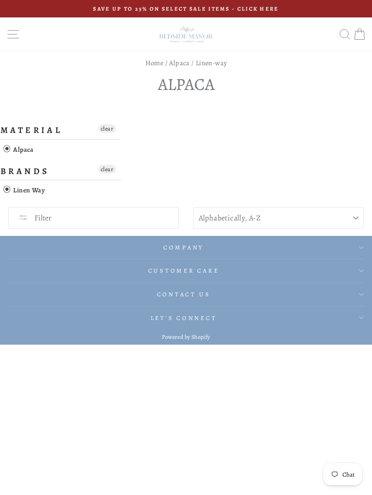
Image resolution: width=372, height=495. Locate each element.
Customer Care (183, 270)
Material (31, 130)
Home (154, 63)
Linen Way (28, 190)
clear (107, 128)
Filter (42, 218)
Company (183, 247)
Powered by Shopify (186, 337)
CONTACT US (184, 294)
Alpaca (179, 63)
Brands (24, 171)
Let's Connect (184, 318)
